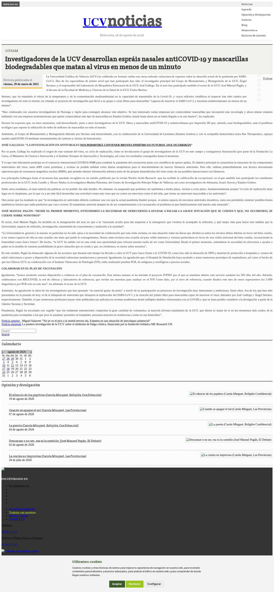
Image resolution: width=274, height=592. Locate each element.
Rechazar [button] (135, 583)
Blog (244, 25)
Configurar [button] (154, 583)
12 (12, 365)
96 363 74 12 (9, 531)
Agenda (246, 9)
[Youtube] (10, 496)
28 (8, 358)
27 (3, 358)
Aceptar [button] (117, 583)
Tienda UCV (17, 519)
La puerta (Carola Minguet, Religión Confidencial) (44, 425)
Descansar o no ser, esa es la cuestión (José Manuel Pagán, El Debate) (55, 441)
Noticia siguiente (11, 324)
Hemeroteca (249, 30)
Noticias (247, 4)
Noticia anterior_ (11, 320)
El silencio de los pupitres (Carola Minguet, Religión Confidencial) (55, 395)
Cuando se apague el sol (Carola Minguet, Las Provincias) (47, 410)
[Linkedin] (10, 502)
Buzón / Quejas (18, 515)
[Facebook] (10, 492)
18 (8, 368)
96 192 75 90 (9, 544)
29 (12, 358)
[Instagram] (10, 489)
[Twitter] (10, 499)
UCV (122, 21)
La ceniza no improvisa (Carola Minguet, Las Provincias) (47, 456)
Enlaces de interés (253, 35)
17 (3, 368)
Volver (268, 78)
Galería (246, 19)
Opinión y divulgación (256, 14)
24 (3, 372)
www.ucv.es (10, 4)
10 (3, 365)
